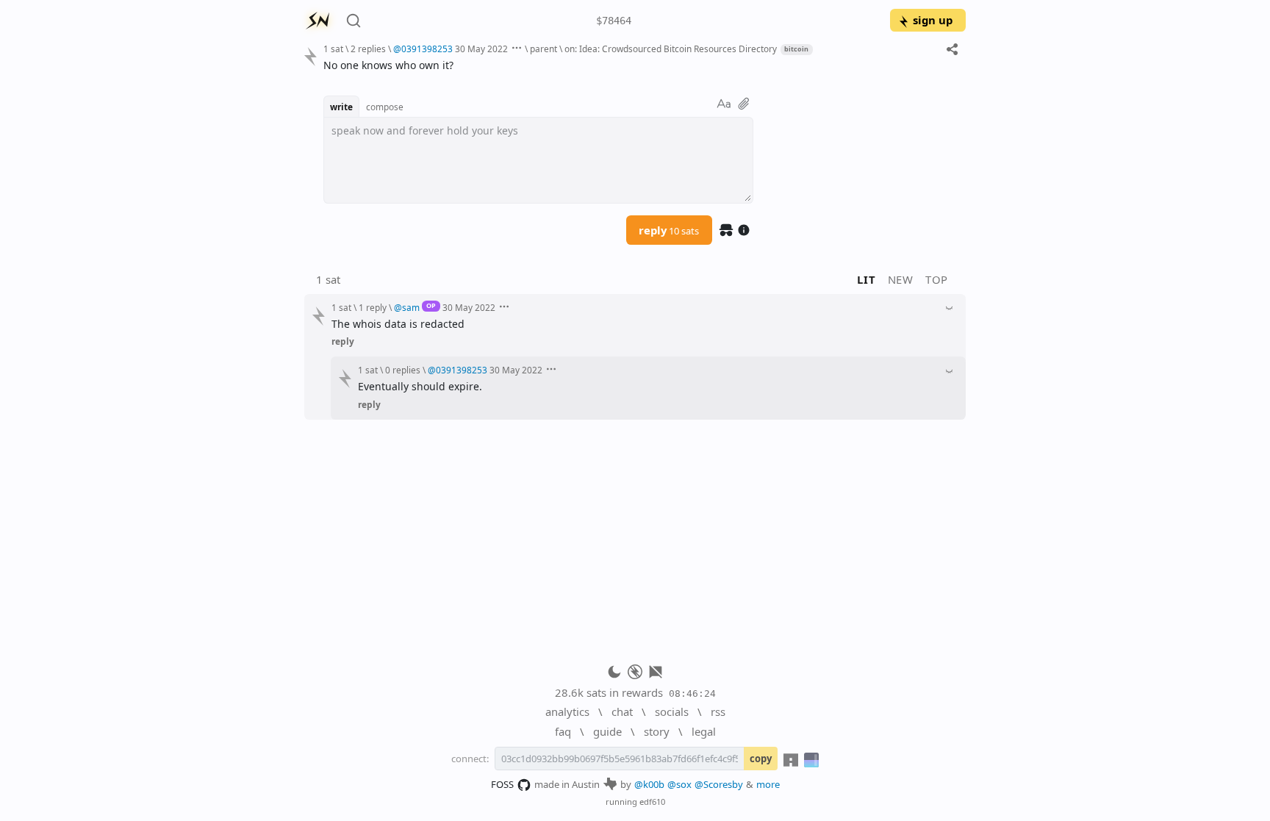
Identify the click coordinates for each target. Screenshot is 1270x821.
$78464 (613, 20)
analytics (567, 711)
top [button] (936, 279)
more (768, 784)
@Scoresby (719, 784)
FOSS (502, 784)
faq (563, 731)
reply (669, 230)
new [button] (901, 279)
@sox (679, 784)
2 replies (368, 48)
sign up (932, 19)
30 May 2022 (481, 48)
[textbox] (639, 65)
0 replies (402, 370)
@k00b (649, 784)
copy (761, 758)
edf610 (652, 801)
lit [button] (866, 279)
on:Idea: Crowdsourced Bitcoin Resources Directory (670, 48)
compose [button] (384, 106)
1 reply (373, 307)
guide (607, 731)
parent (543, 48)
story (657, 731)
